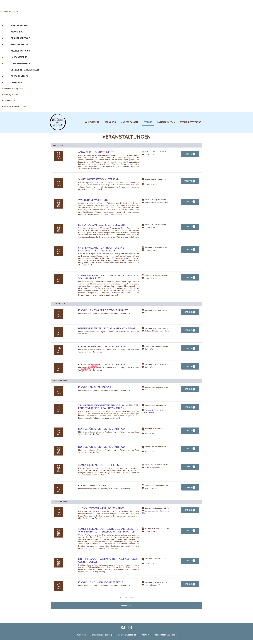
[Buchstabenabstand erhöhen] (38, 107)
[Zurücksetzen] (4, 19)
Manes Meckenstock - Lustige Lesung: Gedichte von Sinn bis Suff (108, 277)
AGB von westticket (127, 635)
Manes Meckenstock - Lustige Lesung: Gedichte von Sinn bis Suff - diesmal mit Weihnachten (108, 530)
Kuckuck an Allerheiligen (94, 387)
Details (188, 312)
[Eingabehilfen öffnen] (6, 5)
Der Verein (110, 122)
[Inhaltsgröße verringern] (27, 89)
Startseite (93, 122)
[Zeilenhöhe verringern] (23, 101)
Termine (148, 122)
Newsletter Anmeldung (166, 635)
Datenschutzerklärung (102, 635)
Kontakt (145, 635)
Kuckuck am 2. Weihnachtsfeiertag (100, 582)
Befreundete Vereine (190, 122)
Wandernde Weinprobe (93, 200)
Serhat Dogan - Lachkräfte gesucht (101, 224)
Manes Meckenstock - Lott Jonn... (99, 179)
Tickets (188, 154)
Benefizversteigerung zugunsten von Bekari (107, 328)
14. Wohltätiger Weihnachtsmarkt (101, 508)
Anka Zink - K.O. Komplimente (96, 152)
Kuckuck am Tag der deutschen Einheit (103, 310)
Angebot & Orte (129, 122)
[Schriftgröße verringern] (24, 95)
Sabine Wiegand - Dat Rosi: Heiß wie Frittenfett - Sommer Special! (101, 249)
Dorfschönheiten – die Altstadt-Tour (102, 346)
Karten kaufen (165, 122)
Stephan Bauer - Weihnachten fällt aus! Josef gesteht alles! (107, 560)
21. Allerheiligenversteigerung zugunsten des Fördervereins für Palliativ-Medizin (108, 407)
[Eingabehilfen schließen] (13, 19)
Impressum (81, 635)
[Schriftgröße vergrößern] (32, 95)
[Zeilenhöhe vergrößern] (31, 101)
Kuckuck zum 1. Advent (93, 485)
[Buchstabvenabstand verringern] (30, 107)
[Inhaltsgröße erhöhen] (35, 89)
